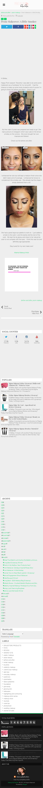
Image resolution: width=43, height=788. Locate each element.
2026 (3, 502)
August (5, 544)
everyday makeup (10, 674)
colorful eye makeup (10, 670)
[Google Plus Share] (25, 27)
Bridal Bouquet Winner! (11, 578)
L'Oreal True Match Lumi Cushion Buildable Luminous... (21, 560)
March (5, 557)
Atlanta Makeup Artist (21, 253)
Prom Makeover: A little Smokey (14, 570)
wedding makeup (9, 708)
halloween (7, 691)
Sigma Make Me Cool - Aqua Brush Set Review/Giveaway (22, 406)
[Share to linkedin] (29, 27)
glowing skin (8, 689)
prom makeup (37, 300)
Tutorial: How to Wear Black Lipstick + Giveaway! (19, 573)
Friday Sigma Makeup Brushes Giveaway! (23, 395)
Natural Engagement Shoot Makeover (16, 575)
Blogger (25, 784)
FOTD (6, 648)
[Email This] (33, 27)
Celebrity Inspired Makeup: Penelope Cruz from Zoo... (21, 586)
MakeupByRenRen (23, 777)
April (4, 555)
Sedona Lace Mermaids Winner (14, 591)
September (7, 541)
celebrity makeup (9, 667)
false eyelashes (9, 682)
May (4, 552)
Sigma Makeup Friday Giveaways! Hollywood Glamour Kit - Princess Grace (24, 384)
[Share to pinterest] (27, 27)
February (6, 594)
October (6, 538)
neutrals (6, 701)
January (6, 596)
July (4, 546)
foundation (7, 684)
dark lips (6, 672)
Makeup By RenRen (13, 782)
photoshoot (7, 706)
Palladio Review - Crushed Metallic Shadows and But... (21, 583)
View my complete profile (21, 779)
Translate (16, 637)
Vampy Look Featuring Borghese (14, 588)
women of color (9, 711)
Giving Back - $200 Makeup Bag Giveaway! (18, 580)
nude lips (7, 703)
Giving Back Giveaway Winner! (14, 562)
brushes (6, 665)
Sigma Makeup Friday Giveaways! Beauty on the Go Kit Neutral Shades (24, 418)
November (6, 535)
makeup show (8, 699)
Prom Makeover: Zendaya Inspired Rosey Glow (19, 568)
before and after (26, 300)
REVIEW (6, 650)
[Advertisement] (21, 362)
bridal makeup (8, 662)
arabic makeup (9, 655)
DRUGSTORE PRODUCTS (12, 645)
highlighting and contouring (13, 694)
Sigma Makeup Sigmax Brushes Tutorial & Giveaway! (23, 430)
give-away (7, 686)
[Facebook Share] (18, 27)
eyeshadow (7, 679)
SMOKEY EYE (8, 653)
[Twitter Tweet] (6, 27)
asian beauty (8, 658)
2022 (3, 513)
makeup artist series (11, 696)
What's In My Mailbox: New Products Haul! (17, 565)
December (6, 533)
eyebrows (7, 677)
